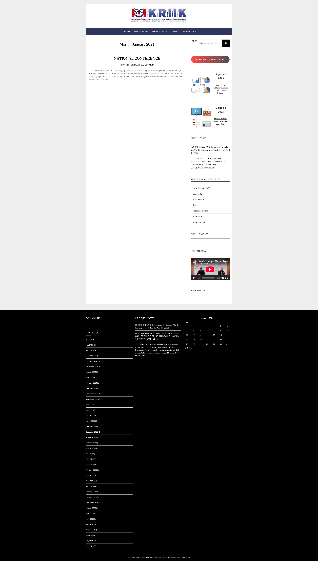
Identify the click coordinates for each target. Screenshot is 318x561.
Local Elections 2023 (201, 188)
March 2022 (90, 464)
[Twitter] (87, 324)
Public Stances (199, 199)
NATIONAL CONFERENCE (137, 58)
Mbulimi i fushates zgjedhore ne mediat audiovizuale (220, 121)
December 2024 (92, 361)
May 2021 (89, 475)
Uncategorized (199, 222)
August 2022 (91, 448)
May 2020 (89, 524)
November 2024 (92, 367)
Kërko (194, 41)
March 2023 (90, 421)
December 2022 (92, 432)
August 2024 (91, 372)
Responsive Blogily (168, 557)
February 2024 (91, 383)
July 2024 (89, 377)
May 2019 (89, 541)
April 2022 (90, 459)
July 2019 (89, 535)
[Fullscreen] (226, 278)
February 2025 (91, 356)
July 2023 (89, 405)
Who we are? (141, 31)
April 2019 (90, 546)
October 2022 (91, 443)
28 (207, 344)
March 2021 (90, 486)
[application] (210, 269)
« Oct (186, 348)
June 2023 (90, 410)
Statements (197, 216)
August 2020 (91, 508)
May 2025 (89, 345)
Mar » (191, 348)
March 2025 (90, 350)
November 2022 (92, 437)
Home (127, 31)
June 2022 (90, 454)
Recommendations (200, 211)
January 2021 (91, 492)
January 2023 (91, 426)
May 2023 (89, 415)
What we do (158, 31)
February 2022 (91, 470)
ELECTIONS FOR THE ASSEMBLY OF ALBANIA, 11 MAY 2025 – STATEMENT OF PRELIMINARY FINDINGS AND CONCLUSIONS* (157, 336)
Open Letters (198, 194)
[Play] (194, 278)
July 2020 (89, 513)
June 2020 (90, 519)
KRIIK (151, 64)
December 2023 (92, 394)
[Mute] (222, 278)
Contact (174, 31)
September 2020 (92, 502)
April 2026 (90, 339)
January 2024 (91, 388)
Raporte (196, 205)
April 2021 (90, 481)
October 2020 (91, 497)
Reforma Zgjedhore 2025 (210, 59)
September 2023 (92, 399)
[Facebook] (86, 324)
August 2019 (91, 530)
